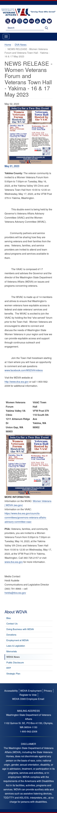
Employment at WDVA (17, 640)
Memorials (11, 651)
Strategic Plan (13, 673)
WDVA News (13, 656)
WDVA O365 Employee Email (28, 699)
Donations (11, 634)
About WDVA (16, 611)
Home (8, 44)
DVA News (20, 44)
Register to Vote (28, 695)
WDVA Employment (30, 690)
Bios (8, 618)
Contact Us (12, 623)
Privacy (48, 690)
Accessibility (11, 690)
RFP (8, 667)
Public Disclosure (15, 662)
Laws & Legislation (15, 645)
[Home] (28, 12)
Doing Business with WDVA (20, 629)
